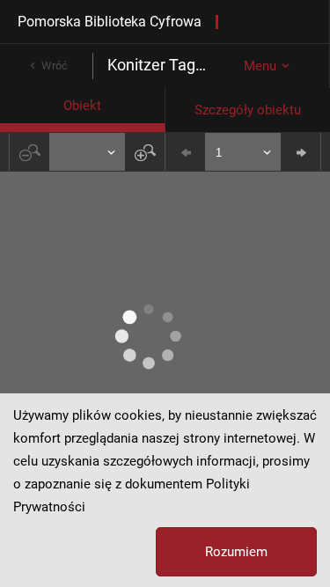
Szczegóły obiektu (247, 110)
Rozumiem (236, 552)
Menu (260, 66)
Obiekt (82, 106)
